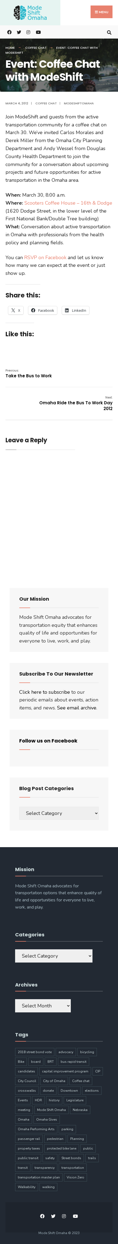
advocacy (65, 1052)
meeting (24, 1110)
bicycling (87, 1052)
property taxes (29, 1148)
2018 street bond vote (35, 1052)
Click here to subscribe (44, 692)
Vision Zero (75, 1177)
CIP (97, 1071)
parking (67, 1129)
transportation (72, 1168)
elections (92, 1090)
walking (48, 1187)
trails (92, 1158)
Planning (77, 1139)
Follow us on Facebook (48, 740)
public (88, 1148)
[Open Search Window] (109, 32)
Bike (21, 1061)
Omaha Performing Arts (36, 1129)
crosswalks (27, 1090)
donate (48, 1090)
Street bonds (71, 1158)
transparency (45, 1168)
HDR (38, 1100)
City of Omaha (54, 1081)
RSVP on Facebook (45, 257)
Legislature (74, 1100)
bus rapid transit (73, 1061)
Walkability (26, 1187)
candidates (26, 1071)
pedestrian (55, 1139)
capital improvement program (65, 1071)
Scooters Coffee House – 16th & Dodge (68, 203)
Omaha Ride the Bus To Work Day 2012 (76, 403)
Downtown (69, 1090)
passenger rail (29, 1139)
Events (23, 1100)
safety (50, 1158)
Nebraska (80, 1110)
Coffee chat (36, 47)
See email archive (76, 707)
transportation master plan (39, 1177)
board (36, 1061)
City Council (27, 1081)
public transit (28, 1158)
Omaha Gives (46, 1119)
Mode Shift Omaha (51, 1110)
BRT (50, 1061)
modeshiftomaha (79, 103)
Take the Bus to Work (28, 373)
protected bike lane (61, 1148)
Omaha (23, 1119)
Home (10, 47)
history (54, 1100)
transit (23, 1168)
